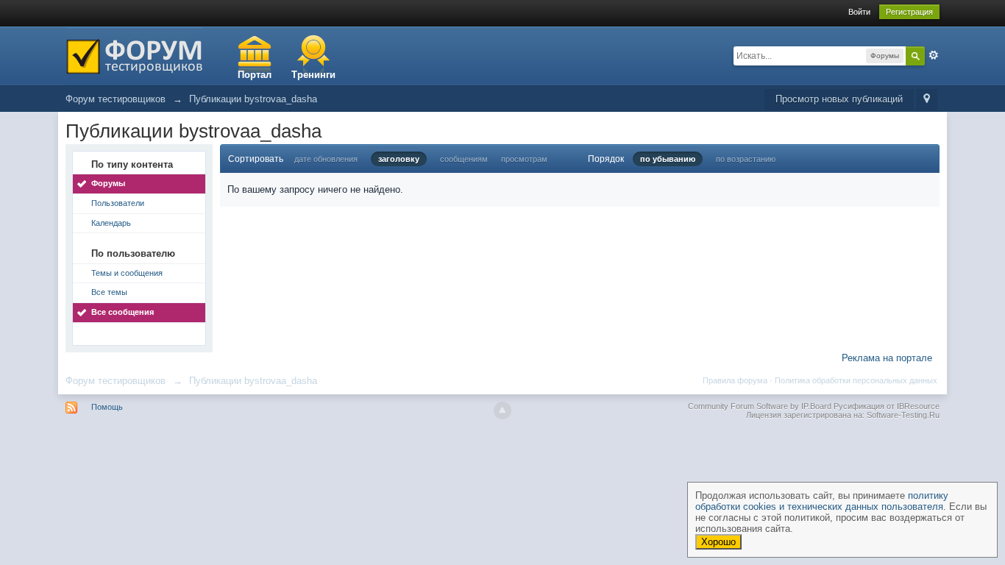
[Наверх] (502, 410)
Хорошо (718, 541)
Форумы (108, 183)
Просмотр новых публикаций (839, 98)
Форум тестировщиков (115, 380)
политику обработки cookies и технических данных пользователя (821, 501)
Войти (859, 11)
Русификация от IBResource (885, 406)
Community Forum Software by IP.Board (759, 406)
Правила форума (735, 380)
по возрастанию (745, 158)
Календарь (111, 222)
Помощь (107, 406)
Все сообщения (122, 312)
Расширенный (934, 55)
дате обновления (326, 158)
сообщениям (464, 158)
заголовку (398, 158)
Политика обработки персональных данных (856, 380)
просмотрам (524, 158)
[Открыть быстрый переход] (926, 99)
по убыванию (667, 158)
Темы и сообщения (127, 273)
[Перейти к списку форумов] (134, 54)
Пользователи (117, 203)
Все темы (109, 292)
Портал (254, 74)
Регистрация (909, 11)
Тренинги (313, 74)
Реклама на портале (887, 357)
